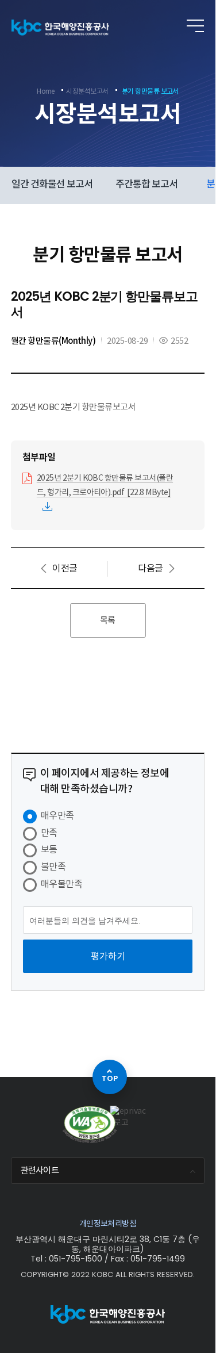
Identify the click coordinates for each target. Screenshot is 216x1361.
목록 (107, 620)
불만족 (53, 866)
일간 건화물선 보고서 (51, 184)
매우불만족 (61, 884)
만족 (49, 832)
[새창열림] (128, 1117)
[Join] (174, 26)
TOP (110, 1078)
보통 (49, 849)
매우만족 (57, 815)
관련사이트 (40, 1170)
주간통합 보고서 (146, 184)
